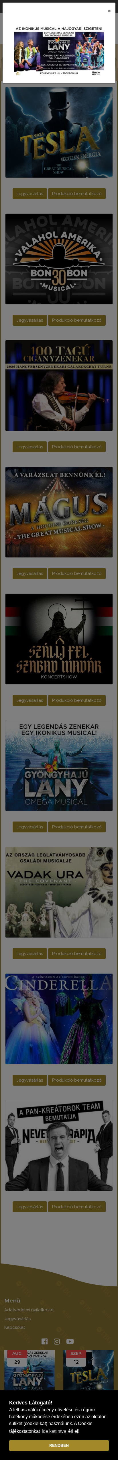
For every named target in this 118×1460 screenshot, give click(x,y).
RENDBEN (59, 1445)
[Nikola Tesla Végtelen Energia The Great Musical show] (59, 50)
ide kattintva (54, 1431)
